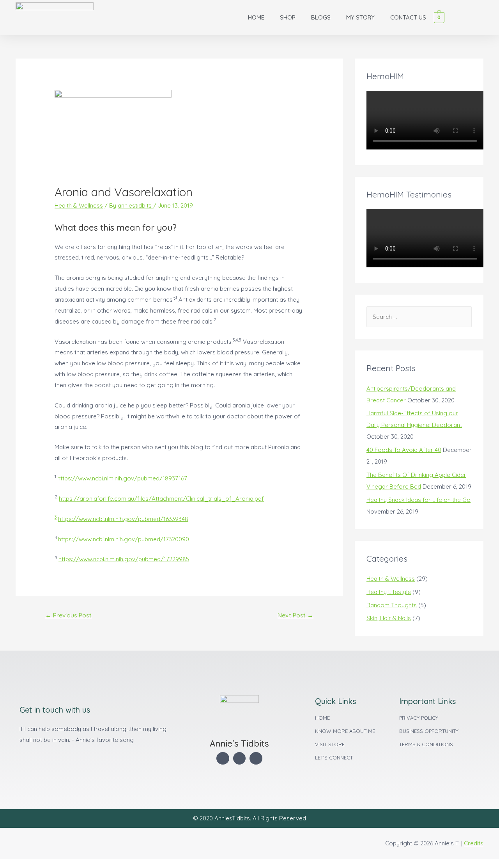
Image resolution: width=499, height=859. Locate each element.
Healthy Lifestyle (388, 592)
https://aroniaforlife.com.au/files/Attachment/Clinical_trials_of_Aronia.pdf (161, 498)
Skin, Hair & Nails (388, 618)
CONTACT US (408, 17)
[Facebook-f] (222, 758)
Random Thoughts (391, 605)
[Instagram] (256, 758)
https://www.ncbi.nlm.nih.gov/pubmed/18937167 (122, 478)
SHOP (288, 17)
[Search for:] (419, 316)
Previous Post (68, 615)
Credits (473, 843)
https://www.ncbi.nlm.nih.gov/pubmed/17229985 (123, 559)
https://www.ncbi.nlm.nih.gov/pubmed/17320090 (123, 539)
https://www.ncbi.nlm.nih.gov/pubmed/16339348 (123, 519)
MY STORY (360, 17)
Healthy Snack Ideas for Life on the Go (418, 499)
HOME (256, 17)
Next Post (295, 615)
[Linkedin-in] (239, 758)
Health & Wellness (79, 205)
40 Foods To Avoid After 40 (403, 450)
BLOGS (321, 17)
